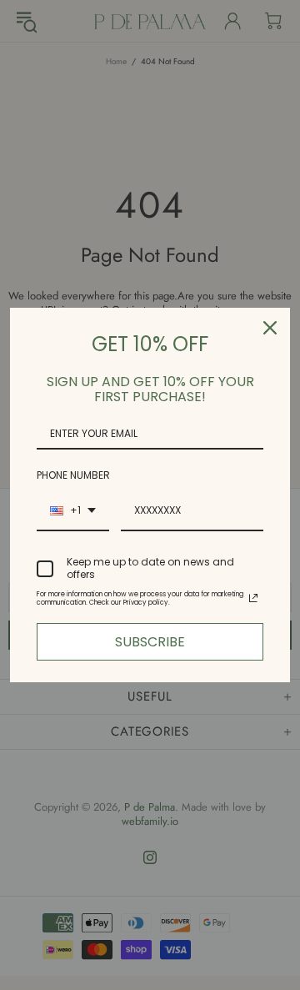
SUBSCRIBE (150, 641)
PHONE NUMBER (73, 475)
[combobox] (73, 511)
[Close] (270, 328)
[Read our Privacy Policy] (253, 598)
